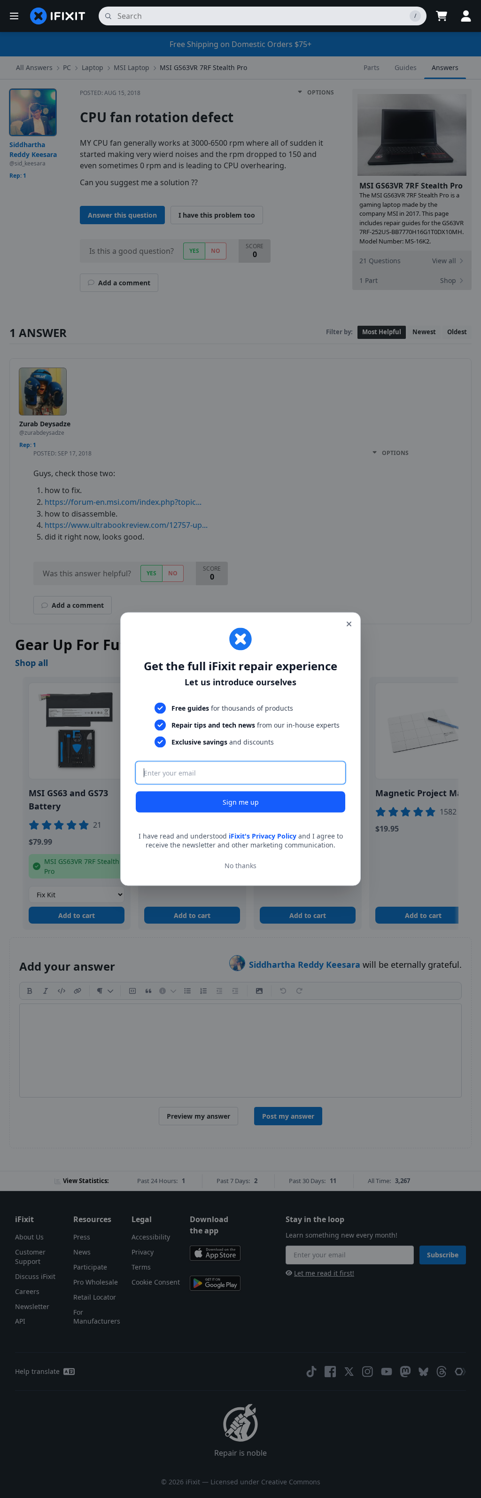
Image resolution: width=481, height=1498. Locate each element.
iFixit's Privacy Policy (262, 835)
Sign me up (241, 801)
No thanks (240, 865)
